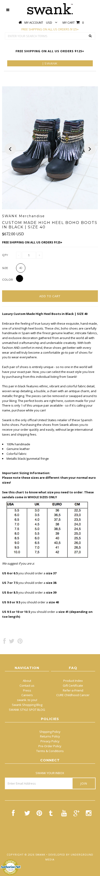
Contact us (27, 685)
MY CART (73, 22)
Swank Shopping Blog (27, 705)
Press (27, 690)
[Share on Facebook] (4, 642)
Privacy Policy (50, 741)
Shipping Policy (49, 732)
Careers (27, 695)
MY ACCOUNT (33, 22)
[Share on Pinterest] (20, 642)
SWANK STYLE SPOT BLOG (27, 710)
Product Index (73, 681)
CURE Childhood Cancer (73, 695)
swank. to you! (27, 700)
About (27, 681)
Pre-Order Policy (49, 746)
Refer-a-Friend (73, 690)
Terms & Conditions (50, 751)
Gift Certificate (73, 685)
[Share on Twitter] (11, 642)
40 (20, 268)
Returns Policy (50, 736)
